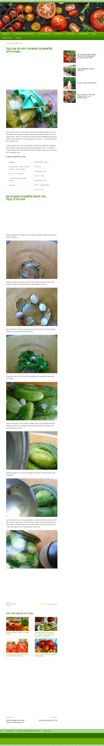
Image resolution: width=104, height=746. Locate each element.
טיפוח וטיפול (71, 34)
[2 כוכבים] (42, 604)
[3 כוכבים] (44, 604)
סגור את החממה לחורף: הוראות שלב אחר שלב (15, 721)
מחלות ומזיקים (83, 34)
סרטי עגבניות (10, 43)
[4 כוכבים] (45, 604)
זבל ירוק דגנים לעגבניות (48, 720)
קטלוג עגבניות (58, 34)
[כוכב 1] (40, 604)
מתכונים (18, 38)
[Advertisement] (31, 70)
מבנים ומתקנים (7, 38)
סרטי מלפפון (18, 43)
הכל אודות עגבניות (44, 34)
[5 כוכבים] (47, 604)
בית (2, 731)
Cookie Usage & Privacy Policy (24, 34)
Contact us (5, 34)
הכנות (94, 34)
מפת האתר (46, 731)
